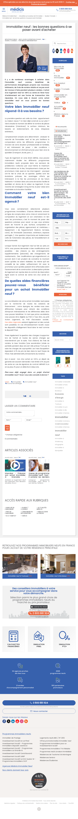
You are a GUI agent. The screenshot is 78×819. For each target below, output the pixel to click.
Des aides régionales (13, 322)
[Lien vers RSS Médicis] (72, 51)
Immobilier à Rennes (62, 427)
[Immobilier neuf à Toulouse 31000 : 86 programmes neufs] (19, 566)
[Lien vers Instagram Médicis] (68, 51)
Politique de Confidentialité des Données (63, 320)
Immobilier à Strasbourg (59, 440)
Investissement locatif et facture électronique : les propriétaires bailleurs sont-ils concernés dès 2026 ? (62, 194)
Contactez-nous (40, 607)
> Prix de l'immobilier (9, 512)
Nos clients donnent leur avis (15, 770)
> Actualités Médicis (42, 508)
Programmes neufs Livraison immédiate (55, 752)
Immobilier (17, 382)
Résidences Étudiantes (49, 761)
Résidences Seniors (47, 758)
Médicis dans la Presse (61, 115)
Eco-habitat (59, 84)
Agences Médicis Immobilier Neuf (17, 766)
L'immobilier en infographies (60, 97)
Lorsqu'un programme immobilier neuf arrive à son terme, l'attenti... (39, 481)
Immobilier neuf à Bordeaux (58, 576)
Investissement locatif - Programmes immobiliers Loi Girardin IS (17, 749)
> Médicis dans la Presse (42, 512)
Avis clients (62, 803)
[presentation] (7, 466)
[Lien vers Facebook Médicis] (54, 51)
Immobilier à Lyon (61, 407)
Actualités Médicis (59, 107)
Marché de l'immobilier (59, 68)
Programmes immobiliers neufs (16, 734)
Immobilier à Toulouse (59, 402)
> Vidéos (24, 516)
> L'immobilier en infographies (27, 512)
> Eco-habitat (10, 516)
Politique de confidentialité (25, 803)
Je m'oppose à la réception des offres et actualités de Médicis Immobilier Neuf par (64, 285)
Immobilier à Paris (61, 385)
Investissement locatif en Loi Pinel (15, 741)
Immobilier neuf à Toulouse (20, 576)
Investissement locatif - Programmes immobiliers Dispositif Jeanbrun (17, 745)
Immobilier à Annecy (62, 421)
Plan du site (53, 803)
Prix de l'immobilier (61, 77)
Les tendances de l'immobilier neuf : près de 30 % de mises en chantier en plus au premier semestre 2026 (62, 175)
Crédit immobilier (62, 424)
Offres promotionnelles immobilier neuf (55, 741)
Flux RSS (71, 803)
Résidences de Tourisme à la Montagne (55, 755)
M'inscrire (63, 295)
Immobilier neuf (30, 382)
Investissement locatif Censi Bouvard (17, 753)
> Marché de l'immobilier (9, 508)
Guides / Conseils (11, 40)
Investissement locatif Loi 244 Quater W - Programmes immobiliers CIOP (19, 760)
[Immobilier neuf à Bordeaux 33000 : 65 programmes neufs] (58, 566)
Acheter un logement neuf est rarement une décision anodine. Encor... (15, 481)
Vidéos (59, 102)
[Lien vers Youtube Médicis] (64, 51)
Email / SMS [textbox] (61, 289)
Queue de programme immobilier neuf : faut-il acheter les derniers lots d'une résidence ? (61, 157)
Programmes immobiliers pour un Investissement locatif (53, 745)
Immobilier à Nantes (62, 413)
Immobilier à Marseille (62, 382)
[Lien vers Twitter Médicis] (57, 51)
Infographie (59, 445)
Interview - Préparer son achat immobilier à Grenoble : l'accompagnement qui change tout (62, 139)
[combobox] (57, 222)
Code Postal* (69, 272)
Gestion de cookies (42, 803)
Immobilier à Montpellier (59, 448)
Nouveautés (62, 127)
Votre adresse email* (61, 265)
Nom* (56, 272)
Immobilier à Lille (61, 410)
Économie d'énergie (14, 383)
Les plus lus (61, 131)
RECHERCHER (63, 244)
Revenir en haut (39, 809)
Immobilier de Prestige (11, 738)
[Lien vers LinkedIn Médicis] (61, 51)
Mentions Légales (9, 803)
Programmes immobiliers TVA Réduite (55, 749)
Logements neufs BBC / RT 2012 (52, 738)
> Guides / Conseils (24, 508)
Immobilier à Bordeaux (59, 389)
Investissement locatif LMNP (13, 756)
